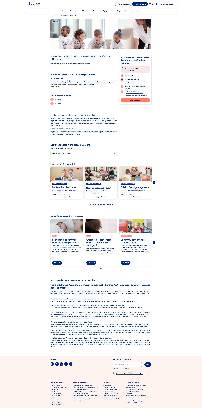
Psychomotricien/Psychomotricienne (85, 395)
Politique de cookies (132, 391)
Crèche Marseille (55, 393)
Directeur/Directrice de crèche (83, 385)
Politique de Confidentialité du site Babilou (129, 374)
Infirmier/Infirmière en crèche (82, 399)
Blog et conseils (122, 11)
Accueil (56, 15)
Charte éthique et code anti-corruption (138, 397)
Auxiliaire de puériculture (81, 389)
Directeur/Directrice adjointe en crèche (85, 387)
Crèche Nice (54, 399)
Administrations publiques (90, 11)
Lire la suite (57, 262)
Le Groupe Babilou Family (134, 401)
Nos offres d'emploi (79, 401)
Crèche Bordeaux (56, 385)
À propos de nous (136, 11)
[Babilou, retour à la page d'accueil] (34, 4)
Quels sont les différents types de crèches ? (101, 204)
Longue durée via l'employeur (62, 153)
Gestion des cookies (132, 402)
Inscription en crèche (110, 395)
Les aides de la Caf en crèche (112, 397)
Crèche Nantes (55, 397)
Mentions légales (131, 387)
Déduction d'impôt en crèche (112, 393)
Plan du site (129, 393)
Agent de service (78, 397)
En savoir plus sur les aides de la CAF (61, 128)
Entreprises (73, 11)
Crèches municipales (109, 387)
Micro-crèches (107, 385)
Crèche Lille (54, 389)
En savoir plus (54, 86)
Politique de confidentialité (134, 389)
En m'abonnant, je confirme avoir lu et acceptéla (133, 373)
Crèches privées (108, 391)
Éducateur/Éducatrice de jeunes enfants (86, 391)
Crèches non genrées (110, 389)
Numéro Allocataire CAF (111, 399)
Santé (54, 235)
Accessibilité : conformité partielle (136, 395)
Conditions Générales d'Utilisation (136, 385)
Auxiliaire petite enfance (81, 393)
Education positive (126, 235)
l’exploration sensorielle (117, 305)
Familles (62, 11)
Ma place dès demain (140, 4)
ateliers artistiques (58, 314)
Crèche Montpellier (56, 395)
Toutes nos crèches (124, 4)
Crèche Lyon (54, 391)
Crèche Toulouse (55, 404)
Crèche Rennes (55, 402)
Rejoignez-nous (107, 11)
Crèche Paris (54, 401)
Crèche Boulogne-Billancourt (59, 387)
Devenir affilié (130, 399)
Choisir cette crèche (135, 100)
